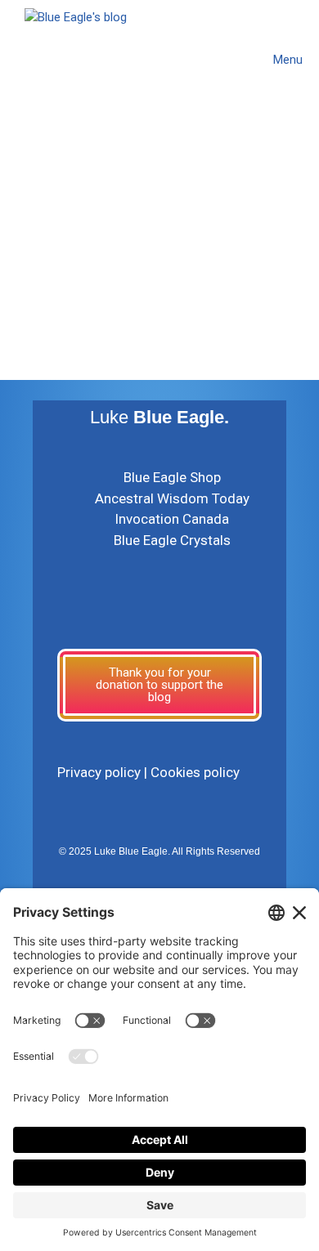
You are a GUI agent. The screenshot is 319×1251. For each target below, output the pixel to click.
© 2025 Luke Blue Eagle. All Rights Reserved (159, 851)
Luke (159, 417)
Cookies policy (195, 772)
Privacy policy (99, 772)
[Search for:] (119, 311)
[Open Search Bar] (219, 59)
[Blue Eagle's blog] (75, 59)
